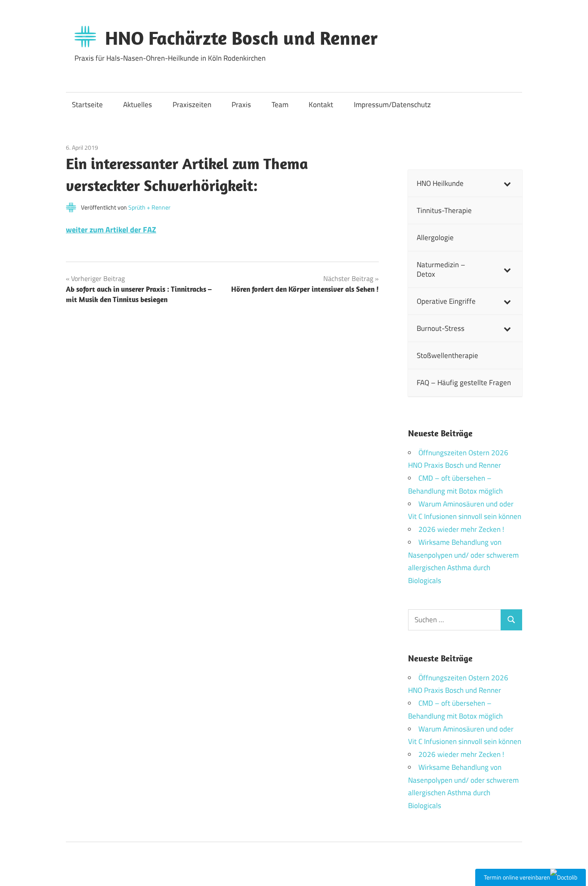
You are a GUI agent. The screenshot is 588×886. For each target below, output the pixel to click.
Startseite (87, 104)
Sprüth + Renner (149, 207)
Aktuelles (137, 104)
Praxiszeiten (192, 104)
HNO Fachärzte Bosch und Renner (241, 37)
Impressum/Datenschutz (392, 104)
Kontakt (321, 104)
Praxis (241, 104)
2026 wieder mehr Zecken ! (461, 529)
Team (280, 104)
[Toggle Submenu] (507, 183)
